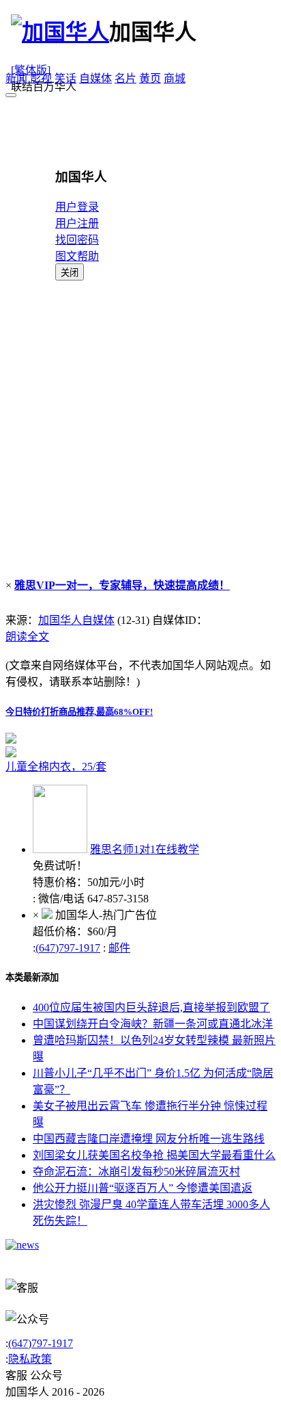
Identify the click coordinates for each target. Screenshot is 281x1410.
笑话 (65, 78)
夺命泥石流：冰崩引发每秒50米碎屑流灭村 (136, 1171)
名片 (125, 78)
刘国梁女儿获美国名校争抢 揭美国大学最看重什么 (154, 1155)
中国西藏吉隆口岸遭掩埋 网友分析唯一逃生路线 (149, 1139)
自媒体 (95, 78)
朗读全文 (27, 636)
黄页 (150, 78)
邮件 (119, 948)
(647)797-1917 (67, 948)
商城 (175, 78)
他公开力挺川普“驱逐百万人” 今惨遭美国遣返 (142, 1188)
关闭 (69, 272)
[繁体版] (30, 70)
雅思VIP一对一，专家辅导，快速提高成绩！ (122, 585)
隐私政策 (30, 1359)
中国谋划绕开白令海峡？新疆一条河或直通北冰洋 (153, 1024)
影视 (41, 78)
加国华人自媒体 (76, 620)
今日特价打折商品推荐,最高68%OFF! (79, 712)
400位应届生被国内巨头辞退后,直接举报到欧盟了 (151, 1007)
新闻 (16, 78)
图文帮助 (77, 256)
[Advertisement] (140, 428)
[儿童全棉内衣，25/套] (140, 751)
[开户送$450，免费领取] (10, 740)
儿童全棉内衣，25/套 (55, 766)
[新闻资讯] (22, 1245)
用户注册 (77, 223)
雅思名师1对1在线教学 (144, 849)
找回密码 (77, 240)
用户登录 (77, 207)
